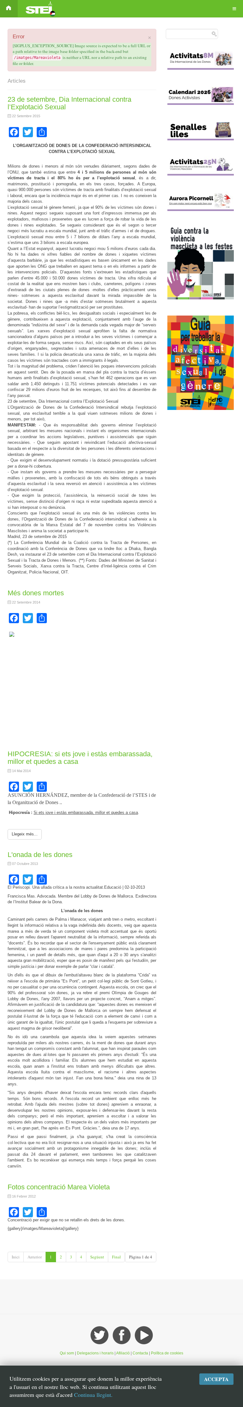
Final (116, 1257)
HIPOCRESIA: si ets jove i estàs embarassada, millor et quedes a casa (80, 757)
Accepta (216, 1379)
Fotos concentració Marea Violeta (59, 1187)
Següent (97, 1257)
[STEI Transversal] (40, 8)
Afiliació (123, 1353)
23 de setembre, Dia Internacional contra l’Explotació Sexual (69, 103)
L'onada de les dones (40, 855)
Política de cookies (167, 1353)
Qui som (67, 1353)
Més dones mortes (36, 593)
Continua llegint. (93, 1394)
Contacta (141, 1353)
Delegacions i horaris (95, 1353)
